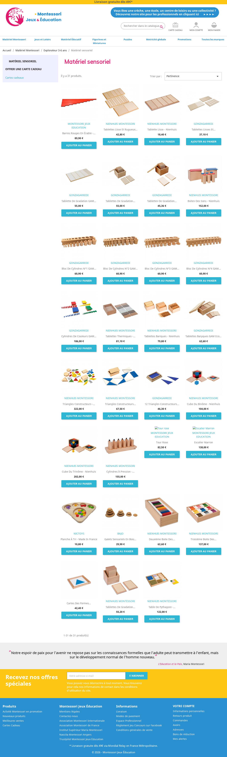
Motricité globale (156, 39)
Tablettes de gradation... (120, 201)
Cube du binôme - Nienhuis (203, 404)
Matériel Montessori (14, 39)
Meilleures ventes (13, 720)
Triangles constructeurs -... (79, 404)
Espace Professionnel (128, 720)
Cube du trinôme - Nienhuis (79, 471)
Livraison (121, 711)
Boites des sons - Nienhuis (204, 201)
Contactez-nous (68, 716)
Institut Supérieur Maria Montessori (80, 730)
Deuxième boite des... (162, 539)
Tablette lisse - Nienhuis (162, 129)
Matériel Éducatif (71, 39)
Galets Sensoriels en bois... (120, 539)
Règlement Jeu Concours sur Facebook (139, 725)
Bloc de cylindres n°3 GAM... (162, 268)
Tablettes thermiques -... (120, 336)
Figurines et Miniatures (99, 41)
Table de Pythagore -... (162, 607)
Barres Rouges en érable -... (78, 133)
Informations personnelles (188, 711)
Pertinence (193, 76)
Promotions (184, 39)
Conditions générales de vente (134, 730)
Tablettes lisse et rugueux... (120, 129)
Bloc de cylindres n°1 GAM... (79, 268)
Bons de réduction (184, 734)
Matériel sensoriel (23, 61)
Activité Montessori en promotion (22, 711)
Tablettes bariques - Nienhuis (162, 336)
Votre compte (184, 706)
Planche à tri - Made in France (79, 539)
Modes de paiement (128, 716)
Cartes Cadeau (11, 725)
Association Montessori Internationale (82, 720)
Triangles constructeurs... (120, 404)
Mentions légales (69, 711)
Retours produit (182, 715)
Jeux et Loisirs (43, 39)
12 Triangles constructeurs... (162, 404)
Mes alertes (180, 738)
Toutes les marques (213, 39)
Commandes (180, 720)
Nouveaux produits (14, 716)
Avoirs (176, 725)
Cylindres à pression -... (120, 471)
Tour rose (162, 442)
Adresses (178, 729)
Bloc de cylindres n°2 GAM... (120, 268)
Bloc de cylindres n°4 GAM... (203, 268)
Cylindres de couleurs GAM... (78, 336)
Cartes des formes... (79, 603)
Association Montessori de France (79, 725)
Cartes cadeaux (14, 77)
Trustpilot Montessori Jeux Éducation (81, 739)
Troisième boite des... (203, 539)
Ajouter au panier (79, 145)
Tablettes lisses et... (203, 129)
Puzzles (128, 39)
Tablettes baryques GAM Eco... (204, 336)
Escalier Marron (203, 442)
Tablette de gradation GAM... (79, 201)
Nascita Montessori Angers (75, 734)
